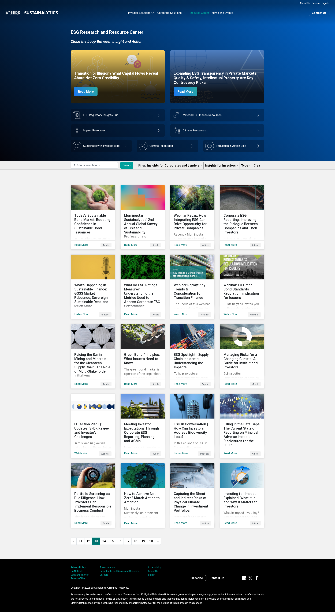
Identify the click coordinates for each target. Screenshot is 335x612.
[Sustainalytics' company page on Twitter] (250, 578)
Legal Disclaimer (80, 574)
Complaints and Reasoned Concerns (120, 571)
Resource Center (199, 13)
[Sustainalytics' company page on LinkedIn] (244, 578)
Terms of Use (78, 578)
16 (119, 541)
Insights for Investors (220, 165)
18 (135, 541)
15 (112, 541)
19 (143, 541)
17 (127, 541)
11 (80, 541)
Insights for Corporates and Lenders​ (173, 165)
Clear (257, 165)
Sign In (325, 3)
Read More (86, 91)
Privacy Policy (78, 567)
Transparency (107, 567)
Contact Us (319, 13)
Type (244, 165)
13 (96, 541)
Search (127, 165)
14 (104, 541)
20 (151, 541)
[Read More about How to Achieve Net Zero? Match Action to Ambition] (143, 495)
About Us (305, 3)
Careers (316, 3)
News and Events (222, 13)
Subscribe (196, 578)
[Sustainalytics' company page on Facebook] (257, 578)
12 (88, 541)
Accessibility (155, 567)
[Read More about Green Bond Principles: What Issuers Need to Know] (143, 356)
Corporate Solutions (169, 13)
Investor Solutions (139, 13)
